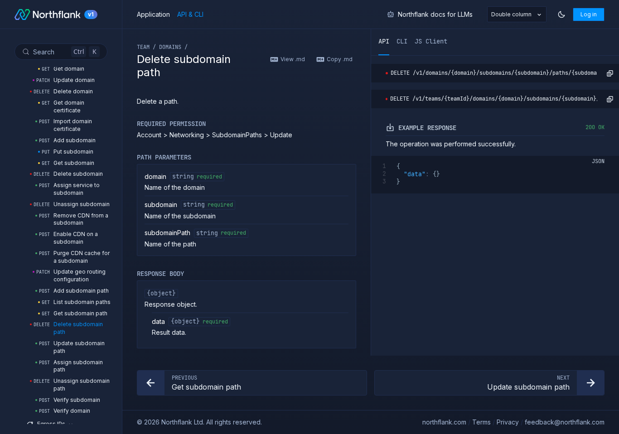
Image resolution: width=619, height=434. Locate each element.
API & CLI (190, 14)
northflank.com (444, 422)
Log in (588, 14)
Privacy (508, 422)
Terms (481, 422)
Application (153, 14)
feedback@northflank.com (564, 422)
